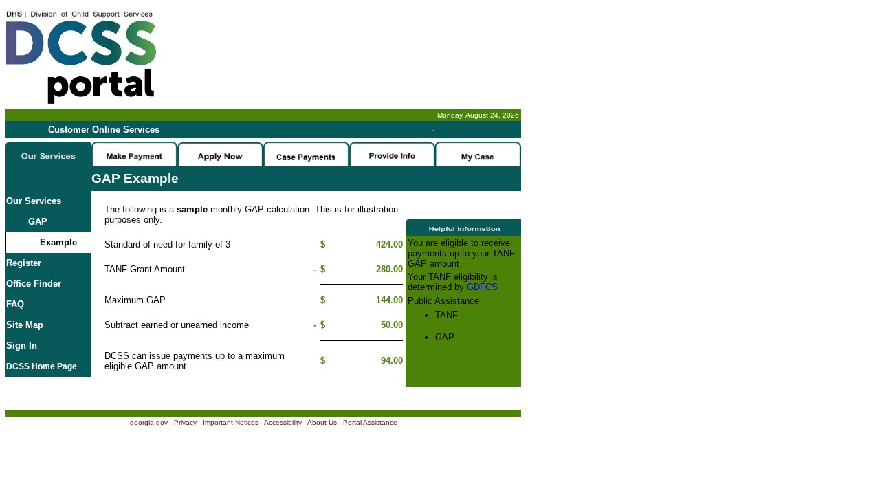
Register (23, 263)
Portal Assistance (370, 422)
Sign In (21, 345)
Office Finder (33, 283)
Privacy (185, 422)
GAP (26, 222)
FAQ (15, 304)
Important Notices (230, 422)
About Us (322, 422)
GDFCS (482, 287)
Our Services (33, 201)
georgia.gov (149, 422)
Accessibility (283, 422)
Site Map (24, 325)
